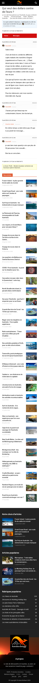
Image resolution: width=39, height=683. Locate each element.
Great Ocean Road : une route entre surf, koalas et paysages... (12, 193)
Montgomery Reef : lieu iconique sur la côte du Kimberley (10, 452)
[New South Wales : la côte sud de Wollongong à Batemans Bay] (31, 442)
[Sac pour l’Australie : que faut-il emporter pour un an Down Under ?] (31, 301)
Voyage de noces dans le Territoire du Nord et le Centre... (11, 237)
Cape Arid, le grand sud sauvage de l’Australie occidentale (10, 430)
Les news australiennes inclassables (14, 622)
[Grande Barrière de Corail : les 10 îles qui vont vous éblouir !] (31, 312)
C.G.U (18, 674)
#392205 (34, 137)
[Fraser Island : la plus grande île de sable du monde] (31, 183)
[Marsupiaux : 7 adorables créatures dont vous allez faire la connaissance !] (7, 560)
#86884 (35, 42)
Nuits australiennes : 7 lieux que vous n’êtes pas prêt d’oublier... (12, 334)
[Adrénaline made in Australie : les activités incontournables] (31, 398)
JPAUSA (14, 676)
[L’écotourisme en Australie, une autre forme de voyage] (31, 387)
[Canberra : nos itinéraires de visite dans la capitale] (31, 377)
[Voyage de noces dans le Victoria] (31, 249)
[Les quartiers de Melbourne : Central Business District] (31, 260)
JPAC (19, 676)
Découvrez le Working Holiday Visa (14, 599)
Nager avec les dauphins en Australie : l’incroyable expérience (12, 322)
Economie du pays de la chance (13, 616)
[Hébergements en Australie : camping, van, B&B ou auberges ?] (31, 464)
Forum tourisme (16, 16)
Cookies (27, 672)
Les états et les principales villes (13, 613)
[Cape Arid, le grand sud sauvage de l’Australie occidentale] (31, 430)
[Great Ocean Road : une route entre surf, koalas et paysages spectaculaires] (31, 194)
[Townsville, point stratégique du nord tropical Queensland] (31, 356)
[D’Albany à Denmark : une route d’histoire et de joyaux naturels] (31, 366)
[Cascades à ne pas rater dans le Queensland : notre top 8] (31, 281)
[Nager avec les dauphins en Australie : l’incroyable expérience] (31, 322)
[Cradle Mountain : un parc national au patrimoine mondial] (31, 475)
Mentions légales (9, 674)
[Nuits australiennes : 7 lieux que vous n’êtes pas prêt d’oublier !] (31, 334)
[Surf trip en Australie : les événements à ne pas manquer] (31, 205)
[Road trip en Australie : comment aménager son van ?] (31, 498)
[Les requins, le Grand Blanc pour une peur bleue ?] (31, 227)
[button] (36, 3)
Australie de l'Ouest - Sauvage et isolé (15, 609)
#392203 (34, 103)
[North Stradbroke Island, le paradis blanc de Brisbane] (31, 291)
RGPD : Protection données (15, 672)
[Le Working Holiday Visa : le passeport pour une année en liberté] (7, 571)
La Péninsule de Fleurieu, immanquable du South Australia (11, 215)
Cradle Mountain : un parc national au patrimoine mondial (11, 475)
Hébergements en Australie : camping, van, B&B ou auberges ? (12, 464)
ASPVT (25, 676)
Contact (24, 674)
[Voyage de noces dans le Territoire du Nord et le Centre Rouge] (31, 238)
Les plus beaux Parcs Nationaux (13, 603)
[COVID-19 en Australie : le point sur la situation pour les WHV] (31, 270)
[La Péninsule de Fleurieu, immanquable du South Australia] (31, 216)
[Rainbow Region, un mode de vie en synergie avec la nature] (31, 487)
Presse (31, 674)
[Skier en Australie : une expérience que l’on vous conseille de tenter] (31, 419)
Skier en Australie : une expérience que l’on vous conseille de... (11, 418)
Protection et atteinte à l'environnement (16, 619)
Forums (6, 16)
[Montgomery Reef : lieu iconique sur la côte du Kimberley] (31, 452)
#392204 (34, 120)
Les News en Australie (10, 596)
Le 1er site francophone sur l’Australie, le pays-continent (19, 15)
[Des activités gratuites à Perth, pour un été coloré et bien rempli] (31, 346)
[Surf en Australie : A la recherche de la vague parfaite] (31, 408)
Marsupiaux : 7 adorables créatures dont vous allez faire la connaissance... (26, 560)
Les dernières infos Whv (10, 606)
